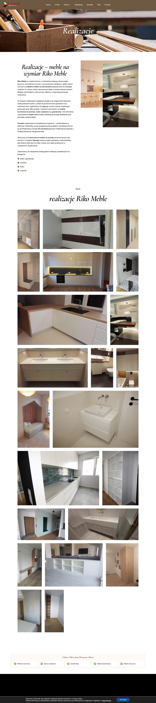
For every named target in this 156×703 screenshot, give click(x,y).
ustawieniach (106, 701)
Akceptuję (123, 700)
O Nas (57, 5)
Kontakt (90, 5)
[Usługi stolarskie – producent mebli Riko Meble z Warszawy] (11, 4)
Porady (107, 5)
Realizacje (79, 5)
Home (48, 5)
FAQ (98, 5)
